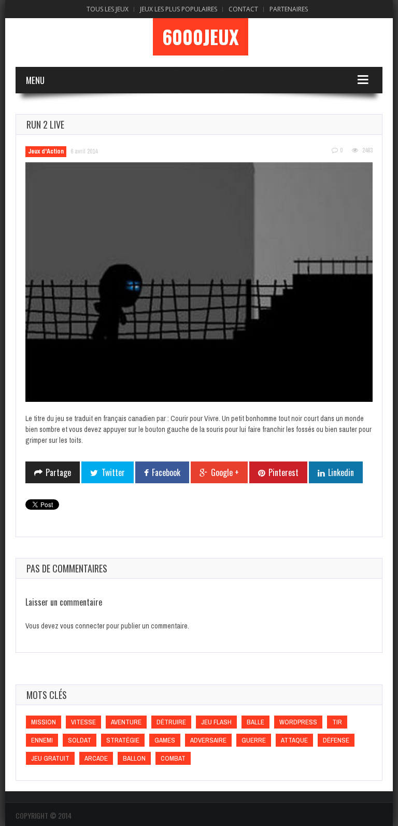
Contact (243, 9)
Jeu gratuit (50, 758)
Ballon (134, 758)
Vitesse (83, 722)
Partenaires (288, 9)
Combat (173, 758)
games (164, 740)
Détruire (171, 722)
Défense (336, 740)
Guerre (253, 740)
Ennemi (42, 740)
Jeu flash (216, 722)
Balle (255, 722)
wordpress (298, 722)
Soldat (79, 740)
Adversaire (208, 740)
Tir (337, 722)
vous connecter (82, 626)
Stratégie (122, 740)
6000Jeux (200, 37)
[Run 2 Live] (199, 282)
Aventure (126, 722)
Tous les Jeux (108, 9)
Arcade (96, 758)
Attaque (294, 740)
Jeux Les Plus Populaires (178, 9)
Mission (43, 722)
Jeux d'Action (46, 151)
